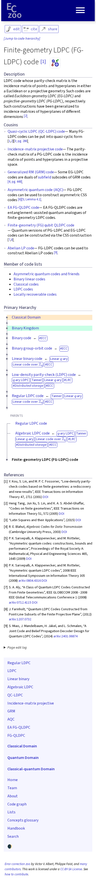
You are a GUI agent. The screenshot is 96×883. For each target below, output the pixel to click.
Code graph (17, 804)
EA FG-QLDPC (18, 727)
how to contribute (16, 874)
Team (12, 788)
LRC (68, 380)
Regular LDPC (19, 663)
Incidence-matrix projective (30, 703)
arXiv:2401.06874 (65, 636)
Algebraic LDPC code (32, 433)
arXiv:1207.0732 (20, 619)
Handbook (16, 828)
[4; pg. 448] (15, 181)
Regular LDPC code (28, 396)
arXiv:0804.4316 (29, 580)
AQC (11, 719)
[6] (19, 199)
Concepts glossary (22, 820)
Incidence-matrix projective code (35, 149)
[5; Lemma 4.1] (31, 199)
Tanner (37, 380)
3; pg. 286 (21, 141)
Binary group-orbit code (32, 348)
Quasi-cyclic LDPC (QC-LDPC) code (36, 131)
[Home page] (14, 10)
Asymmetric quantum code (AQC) (35, 190)
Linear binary (18, 679)
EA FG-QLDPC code (23, 207)
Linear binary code (27, 358)
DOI (45, 496)
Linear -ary (58, 358)
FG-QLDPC (16, 735)
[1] (43, 61)
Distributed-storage (29, 385)
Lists (11, 812)
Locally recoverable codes (35, 294)
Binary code (21, 338)
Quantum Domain (23, 757)
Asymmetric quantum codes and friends (47, 274)
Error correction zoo (17, 864)
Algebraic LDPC (20, 687)
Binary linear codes (29, 279)
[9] (55, 252)
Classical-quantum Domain (31, 769)
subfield (44, 177)
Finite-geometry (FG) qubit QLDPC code (41, 225)
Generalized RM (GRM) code (31, 172)
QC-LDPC (15, 695)
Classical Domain (26, 317)
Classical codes (26, 284)
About (12, 796)
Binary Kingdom (25, 328)
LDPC (11, 671)
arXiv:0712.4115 (20, 602)
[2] (25, 116)
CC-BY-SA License (71, 869)
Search (13, 836)
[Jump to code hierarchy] (22, 38)
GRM (11, 711)
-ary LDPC (21, 380)
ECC (44, 338)
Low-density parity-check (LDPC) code (44, 374)
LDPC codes (23, 289)
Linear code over (27, 364)
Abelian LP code (21, 248)
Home (12, 780)
